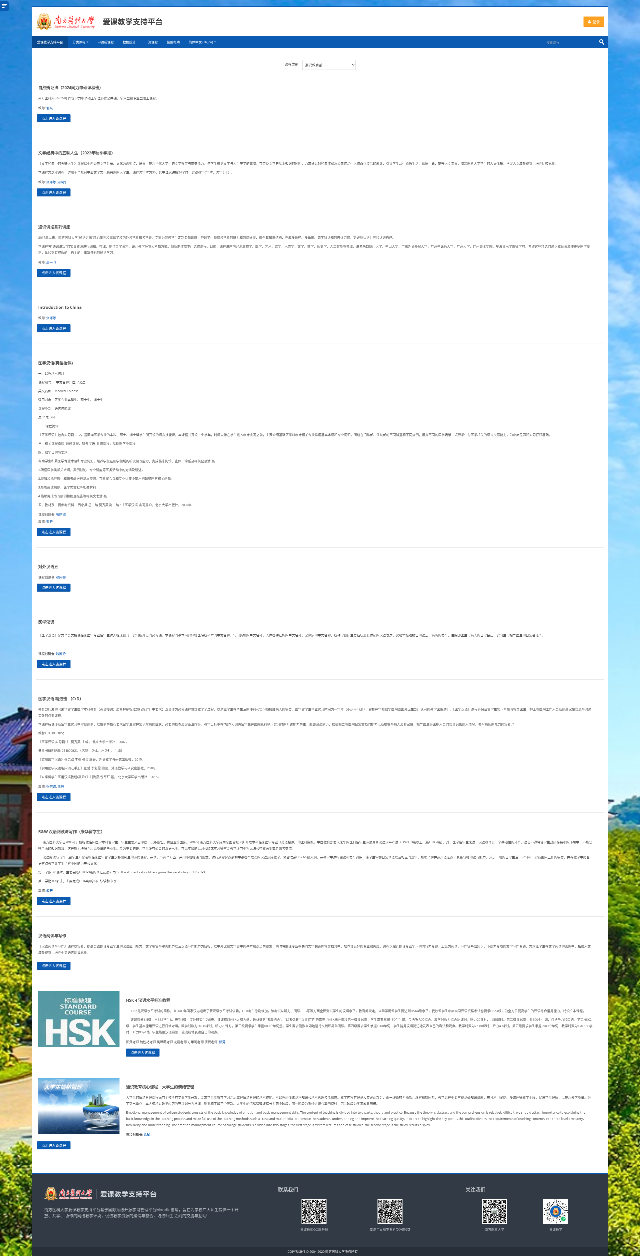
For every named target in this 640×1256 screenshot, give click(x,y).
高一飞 (51, 262)
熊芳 (49, 521)
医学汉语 (46, 622)
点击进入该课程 (54, 118)
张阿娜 (51, 182)
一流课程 (151, 42)
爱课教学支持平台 (50, 42)
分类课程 (79, 42)
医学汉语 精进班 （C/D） (61, 698)
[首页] (99, 21)
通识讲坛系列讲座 (54, 227)
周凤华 (62, 182)
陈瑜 (147, 1134)
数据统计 (129, 42)
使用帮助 (173, 42)
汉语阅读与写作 (52, 935)
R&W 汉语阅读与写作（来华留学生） (71, 831)
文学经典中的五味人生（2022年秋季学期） (76, 153)
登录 (596, 21)
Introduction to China (60, 307)
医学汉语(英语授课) (55, 363)
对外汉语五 (48, 566)
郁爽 (49, 108)
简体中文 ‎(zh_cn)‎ (201, 42)
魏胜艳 (61, 653)
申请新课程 (106, 42)
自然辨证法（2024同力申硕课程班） (70, 87)
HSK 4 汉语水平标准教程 (148, 1000)
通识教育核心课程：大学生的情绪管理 (160, 1087)
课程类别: (292, 64)
